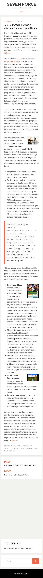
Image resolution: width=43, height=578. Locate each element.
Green (19, 21)
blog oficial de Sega (12, 61)
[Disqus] (21, 507)
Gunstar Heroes (31, 448)
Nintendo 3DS (10, 451)
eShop (6, 53)
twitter (15, 440)
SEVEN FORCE (21, 4)
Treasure (17, 446)
